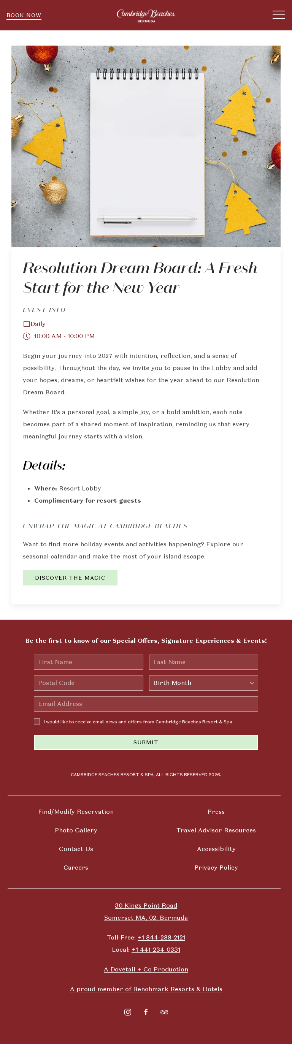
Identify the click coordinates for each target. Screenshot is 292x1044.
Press (216, 812)
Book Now (23, 15)
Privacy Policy (216, 868)
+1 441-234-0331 (156, 950)
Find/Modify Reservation (76, 812)
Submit (146, 742)
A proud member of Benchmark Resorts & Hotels (146, 989)
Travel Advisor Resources (216, 830)
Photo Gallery (76, 830)
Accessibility (216, 849)
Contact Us (76, 849)
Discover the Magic (70, 577)
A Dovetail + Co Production (146, 969)
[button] (278, 15)
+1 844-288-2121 (161, 937)
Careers (75, 868)
